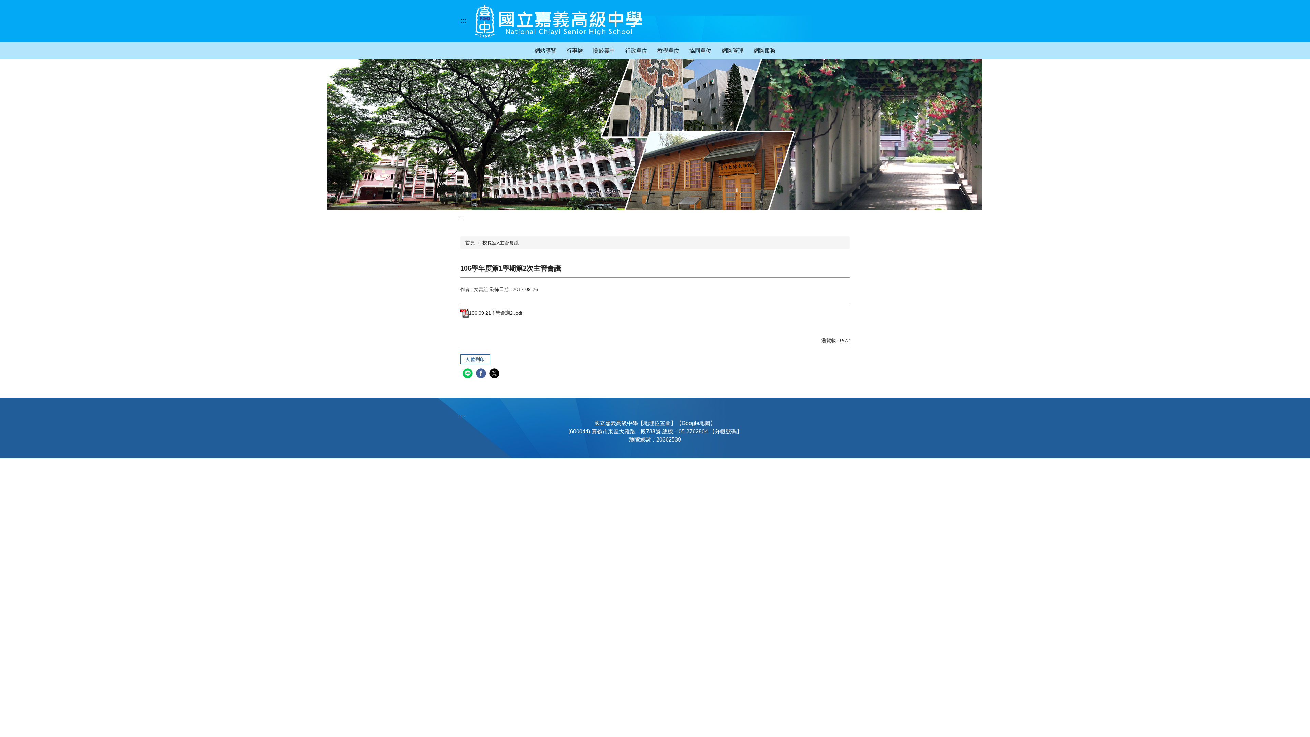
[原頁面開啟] (655, 134)
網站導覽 (545, 51)
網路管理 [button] (732, 51)
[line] (469, 374)
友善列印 (475, 359)
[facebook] (482, 374)
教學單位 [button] (668, 51)
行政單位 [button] (636, 51)
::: (464, 20)
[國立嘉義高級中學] (558, 21)
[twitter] (495, 374)
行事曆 (575, 51)
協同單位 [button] (700, 51)
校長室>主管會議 (500, 242)
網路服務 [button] (764, 51)
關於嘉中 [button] (604, 51)
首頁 (470, 242)
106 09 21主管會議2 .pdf (495, 313)
